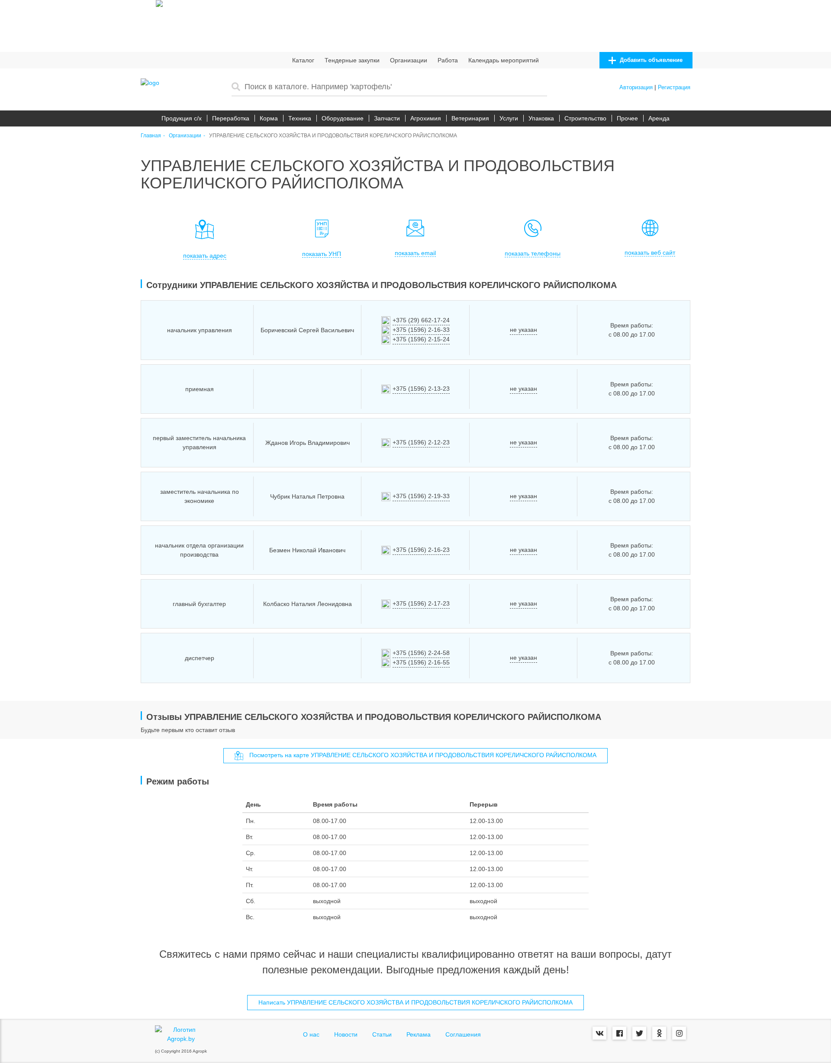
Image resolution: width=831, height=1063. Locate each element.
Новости (346, 1034)
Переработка (230, 118)
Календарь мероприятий (503, 60)
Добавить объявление (650, 60)
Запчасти (387, 118)
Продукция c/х (181, 118)
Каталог (303, 60)
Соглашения (463, 1034)
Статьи (382, 1034)
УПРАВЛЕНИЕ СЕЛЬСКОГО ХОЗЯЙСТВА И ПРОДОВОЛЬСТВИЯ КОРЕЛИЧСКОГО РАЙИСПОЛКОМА (333, 136)
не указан (523, 329)
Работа (448, 60)
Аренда (659, 118)
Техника (299, 118)
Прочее (627, 118)
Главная (151, 136)
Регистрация (674, 87)
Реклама (418, 1034)
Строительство (585, 118)
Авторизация (636, 87)
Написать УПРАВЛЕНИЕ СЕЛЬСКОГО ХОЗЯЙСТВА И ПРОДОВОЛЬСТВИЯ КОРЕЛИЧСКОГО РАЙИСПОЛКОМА (415, 1002)
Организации (408, 60)
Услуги (508, 118)
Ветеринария (470, 118)
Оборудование (343, 118)
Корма (269, 118)
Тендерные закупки (352, 60)
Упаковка (541, 118)
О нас (311, 1034)
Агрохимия (425, 118)
